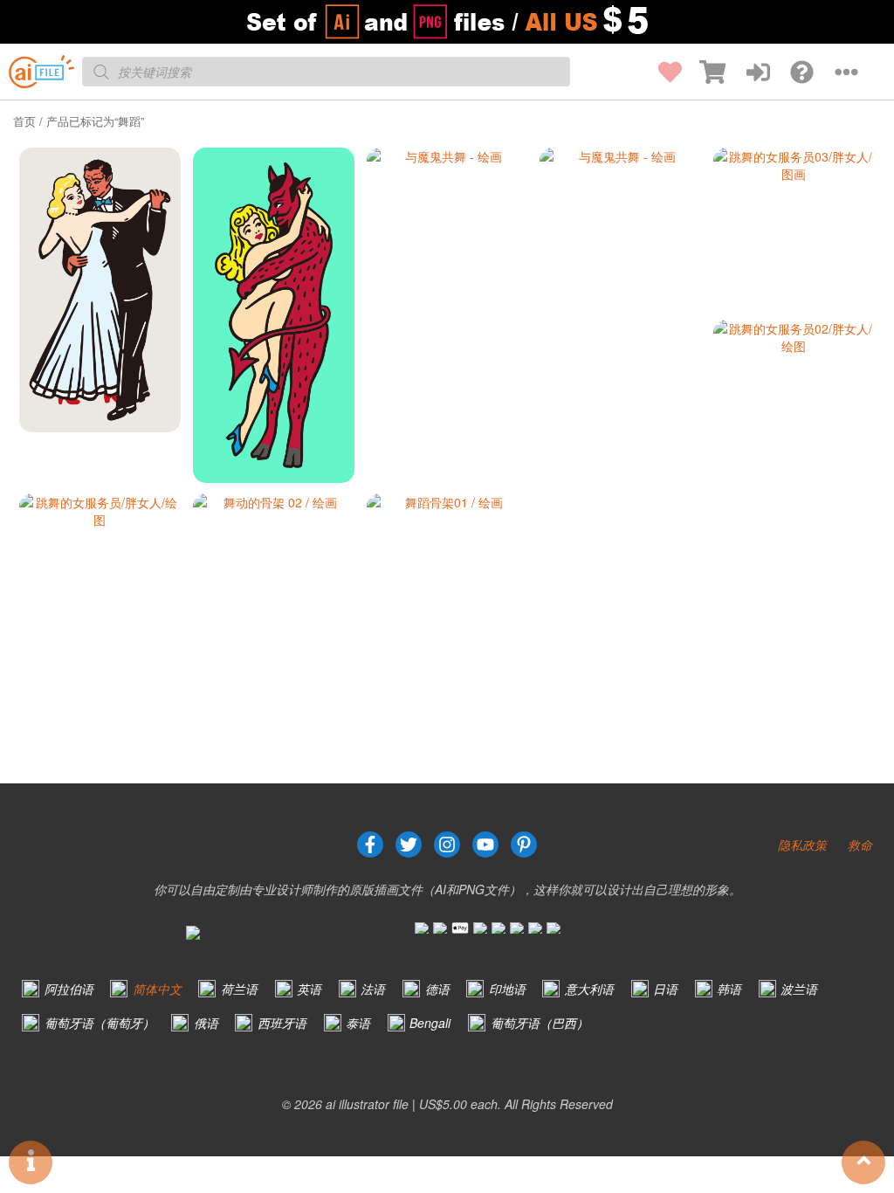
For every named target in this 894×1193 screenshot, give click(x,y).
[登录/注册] (747, 72)
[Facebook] (370, 844)
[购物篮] (704, 72)
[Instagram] (447, 844)
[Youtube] (485, 844)
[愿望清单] (660, 72)
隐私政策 (802, 844)
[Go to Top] (863, 1162)
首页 (24, 121)
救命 (860, 844)
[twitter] (408, 844)
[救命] (792, 72)
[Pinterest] (524, 844)
